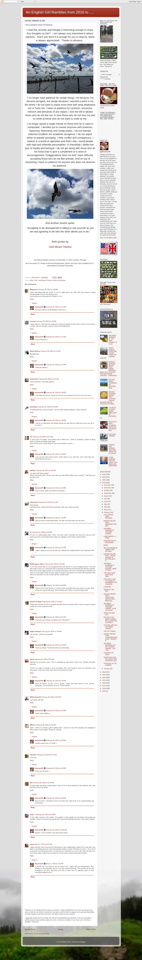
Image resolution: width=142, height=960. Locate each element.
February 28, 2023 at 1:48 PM (56, 392)
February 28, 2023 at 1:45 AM (46, 321)
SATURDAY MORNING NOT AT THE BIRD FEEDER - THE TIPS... (110, 647)
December (107, 485)
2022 (104, 672)
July (105, 498)
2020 (104, 677)
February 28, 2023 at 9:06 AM (51, 697)
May (105, 504)
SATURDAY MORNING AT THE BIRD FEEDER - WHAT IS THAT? (110, 567)
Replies (34, 303)
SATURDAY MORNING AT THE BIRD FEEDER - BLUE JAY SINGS (110, 607)
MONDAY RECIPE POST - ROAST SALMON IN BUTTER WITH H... (110, 557)
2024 (104, 480)
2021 (104, 675)
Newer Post (30, 929)
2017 (104, 685)
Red (31, 783)
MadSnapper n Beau (37, 564)
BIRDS (106, 545)
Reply (32, 299)
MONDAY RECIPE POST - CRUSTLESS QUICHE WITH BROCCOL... (110, 597)
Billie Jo (33, 725)
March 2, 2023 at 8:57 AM (43, 844)
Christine (33, 755)
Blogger (82, 942)
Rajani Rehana (35, 351)
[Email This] (53, 277)
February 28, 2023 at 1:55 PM (56, 518)
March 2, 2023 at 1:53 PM (54, 863)
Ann (31, 437)
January (107, 668)
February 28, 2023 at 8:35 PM (46, 814)
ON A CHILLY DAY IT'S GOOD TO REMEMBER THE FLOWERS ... (110, 581)
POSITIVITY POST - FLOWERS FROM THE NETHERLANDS (113, 426)
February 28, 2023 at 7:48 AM (52, 631)
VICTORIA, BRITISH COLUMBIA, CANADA (110, 626)
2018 (104, 683)
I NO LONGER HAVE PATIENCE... (108, 516)
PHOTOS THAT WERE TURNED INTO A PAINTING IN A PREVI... (110, 620)
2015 (104, 691)
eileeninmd (34, 502)
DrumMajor (34, 407)
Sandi (32, 659)
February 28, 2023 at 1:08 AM (48, 289)
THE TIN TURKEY (110, 631)
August (106, 496)
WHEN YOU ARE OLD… (109, 613)
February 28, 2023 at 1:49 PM (56, 420)
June (106, 501)
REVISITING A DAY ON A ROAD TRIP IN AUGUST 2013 (110, 659)
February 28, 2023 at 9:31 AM (47, 755)
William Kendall (35, 697)
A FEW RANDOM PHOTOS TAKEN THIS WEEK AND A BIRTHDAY (113, 462)
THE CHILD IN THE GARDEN (110, 664)
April (105, 507)
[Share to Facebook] (59, 277)
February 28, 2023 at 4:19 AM (48, 407)
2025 (104, 477)
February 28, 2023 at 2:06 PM (56, 798)
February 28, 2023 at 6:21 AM (48, 502)
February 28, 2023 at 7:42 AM (55, 564)
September (108, 493)
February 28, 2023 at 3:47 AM (49, 379)
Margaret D (34, 289)
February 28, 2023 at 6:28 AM (42, 532)
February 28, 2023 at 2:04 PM (56, 681)
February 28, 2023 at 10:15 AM (43, 783)
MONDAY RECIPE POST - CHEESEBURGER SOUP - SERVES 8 (110, 637)
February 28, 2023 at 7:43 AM (52, 601)
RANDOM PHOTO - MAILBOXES (110, 541)
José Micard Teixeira (60, 246)
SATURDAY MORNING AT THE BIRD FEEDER (109, 531)
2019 (104, 680)
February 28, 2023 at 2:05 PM (56, 740)
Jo (31, 532)
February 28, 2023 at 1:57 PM (56, 547)
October (107, 490)
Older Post (90, 929)
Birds (31, 280)
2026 (104, 474)
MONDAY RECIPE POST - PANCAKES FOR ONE (110, 523)
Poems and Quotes (59, 280)
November (107, 488)
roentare (33, 321)
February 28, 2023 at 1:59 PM (56, 585)
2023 (104, 482)
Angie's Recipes (35, 631)
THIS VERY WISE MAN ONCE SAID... (109, 574)
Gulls (36, 280)
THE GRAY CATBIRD (112, 435)
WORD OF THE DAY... (109, 590)
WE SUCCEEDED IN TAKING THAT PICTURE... (110, 549)
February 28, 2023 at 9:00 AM (44, 659)
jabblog (32, 470)
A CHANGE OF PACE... (109, 653)
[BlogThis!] (55, 277)
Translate (107, 79)
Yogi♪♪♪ (32, 814)
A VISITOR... (108, 587)
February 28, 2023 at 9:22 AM (46, 725)
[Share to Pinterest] (61, 277)
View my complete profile (108, 237)
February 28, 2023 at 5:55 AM (46, 470)
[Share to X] (57, 277)
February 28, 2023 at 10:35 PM (56, 830)
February (107, 512)
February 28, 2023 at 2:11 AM (50, 351)
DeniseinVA (39, 307)
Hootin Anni (34, 379)
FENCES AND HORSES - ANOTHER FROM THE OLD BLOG (112, 449)
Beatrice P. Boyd (35, 601)
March (106, 509)
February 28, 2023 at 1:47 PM (56, 307)
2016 (104, 688)
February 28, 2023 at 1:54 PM (56, 454)
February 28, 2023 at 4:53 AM (43, 437)
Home (60, 929)
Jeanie (32, 844)
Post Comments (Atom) (41, 933)
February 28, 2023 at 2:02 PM (56, 645)
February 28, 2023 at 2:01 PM (56, 617)
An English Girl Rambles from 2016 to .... (60, 12)
